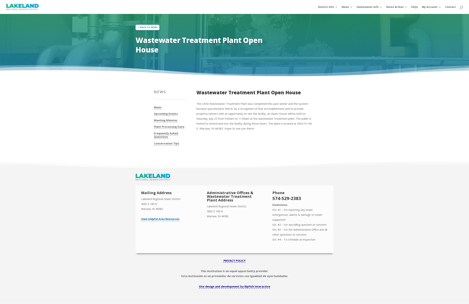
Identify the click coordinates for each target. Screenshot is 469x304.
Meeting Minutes (165, 120)
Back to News (149, 27)
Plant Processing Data (169, 126)
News (345, 7)
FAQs (414, 7)
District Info (326, 7)
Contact (450, 7)
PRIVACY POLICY (235, 260)
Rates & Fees (395, 7)
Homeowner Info (368, 7)
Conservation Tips (166, 143)
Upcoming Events (166, 113)
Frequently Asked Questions (166, 135)
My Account (429, 7)
